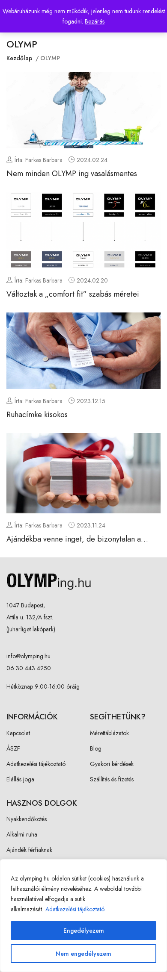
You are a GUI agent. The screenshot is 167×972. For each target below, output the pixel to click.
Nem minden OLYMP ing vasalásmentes (71, 173)
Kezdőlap (19, 58)
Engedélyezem (83, 930)
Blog (95, 748)
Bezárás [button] (94, 21)
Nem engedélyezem (83, 953)
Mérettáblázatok (109, 733)
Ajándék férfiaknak (29, 849)
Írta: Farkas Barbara (39, 160)
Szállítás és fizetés (112, 779)
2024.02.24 (92, 160)
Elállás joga (20, 779)
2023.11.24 (91, 525)
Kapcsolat (18, 733)
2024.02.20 (92, 280)
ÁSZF (13, 748)
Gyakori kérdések (112, 764)
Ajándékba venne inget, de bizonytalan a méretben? (73, 544)
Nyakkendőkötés (26, 819)
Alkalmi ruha (21, 834)
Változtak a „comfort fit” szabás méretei (72, 294)
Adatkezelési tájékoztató (74, 909)
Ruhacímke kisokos (37, 414)
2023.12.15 (91, 401)
